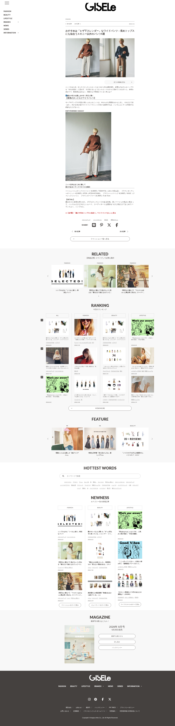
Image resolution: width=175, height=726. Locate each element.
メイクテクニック (122, 485)
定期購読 (76, 711)
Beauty (100, 507)
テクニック (80, 485)
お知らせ (79, 707)
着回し (94, 482)
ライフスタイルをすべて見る (130, 604)
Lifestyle (130, 507)
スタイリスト (67, 482)
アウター (75, 482)
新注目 (106, 219)
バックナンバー (117, 647)
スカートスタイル (120, 482)
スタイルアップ (86, 219)
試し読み (117, 642)
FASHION (7, 11)
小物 (130, 485)
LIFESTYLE (8, 18)
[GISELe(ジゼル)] (100, 678)
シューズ (114, 485)
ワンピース (88, 485)
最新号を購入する (117, 636)
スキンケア (135, 485)
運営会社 (68, 707)
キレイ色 (86, 482)
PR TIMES (112, 707)
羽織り (84, 488)
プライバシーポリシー (127, 707)
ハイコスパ (102, 488)
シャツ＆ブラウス (65, 485)
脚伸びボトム (114, 219)
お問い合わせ (64, 711)
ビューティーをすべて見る (100, 605)
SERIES (6, 29)
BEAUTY (7, 15)
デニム (81, 482)
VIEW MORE (100, 408)
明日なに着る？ (109, 482)
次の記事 (77, 23)
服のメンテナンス (116, 488)
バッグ (79, 488)
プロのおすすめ (106, 485)
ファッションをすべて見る (70, 605)
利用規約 (112, 711)
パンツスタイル (97, 219)
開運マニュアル (96, 485)
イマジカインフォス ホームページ (94, 711)
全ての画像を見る (119, 82)
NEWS (6, 26)
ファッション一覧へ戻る (100, 239)
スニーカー (101, 482)
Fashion (68, 19)
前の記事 (69, 23)
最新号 (88, 707)
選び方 (108, 488)
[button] (99, 296)
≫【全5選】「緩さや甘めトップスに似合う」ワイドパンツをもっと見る (90, 213)
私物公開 (73, 485)
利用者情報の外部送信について (130, 711)
